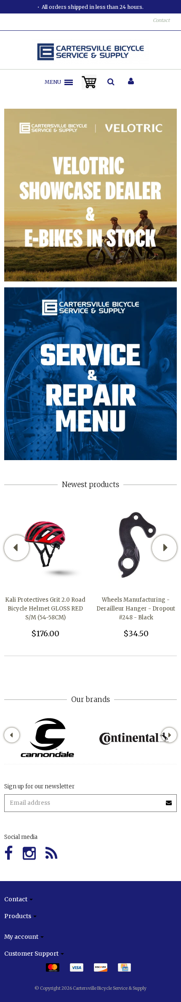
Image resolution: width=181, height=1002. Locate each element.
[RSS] (51, 853)
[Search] (111, 82)
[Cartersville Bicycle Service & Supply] (91, 51)
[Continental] (134, 737)
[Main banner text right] (90, 373)
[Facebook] (8, 853)
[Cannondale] (47, 737)
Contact (161, 20)
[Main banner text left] (90, 194)
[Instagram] (29, 853)
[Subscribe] (169, 800)
